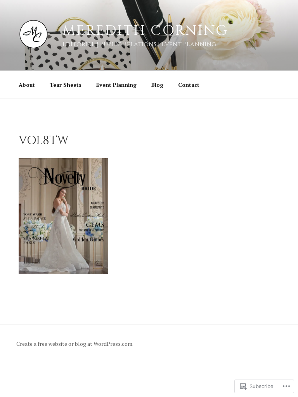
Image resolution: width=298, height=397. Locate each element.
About (27, 84)
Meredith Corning (145, 30)
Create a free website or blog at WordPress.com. (74, 343)
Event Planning (116, 84)
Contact (188, 84)
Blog (157, 84)
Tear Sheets (65, 84)
